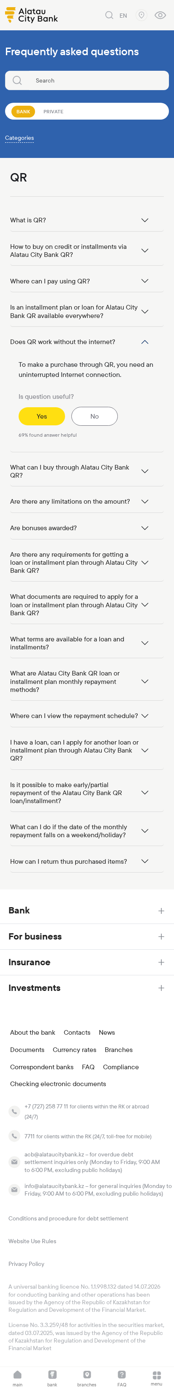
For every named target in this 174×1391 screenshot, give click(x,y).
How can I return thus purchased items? (68, 861)
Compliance (121, 1067)
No (94, 416)
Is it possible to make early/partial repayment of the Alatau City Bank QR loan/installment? (66, 792)
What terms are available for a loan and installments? (67, 643)
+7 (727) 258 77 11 (46, 1106)
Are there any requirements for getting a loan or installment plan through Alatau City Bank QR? (74, 562)
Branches (119, 1050)
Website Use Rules (32, 1241)
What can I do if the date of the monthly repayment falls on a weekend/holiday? (68, 830)
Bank (19, 910)
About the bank (32, 1032)
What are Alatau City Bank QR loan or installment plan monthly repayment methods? (65, 681)
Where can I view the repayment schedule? (74, 715)
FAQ (88, 1067)
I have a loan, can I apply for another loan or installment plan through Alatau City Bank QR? (74, 750)
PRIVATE (53, 111)
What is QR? (28, 220)
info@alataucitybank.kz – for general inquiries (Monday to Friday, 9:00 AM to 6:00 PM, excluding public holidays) (98, 1189)
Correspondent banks (41, 1067)
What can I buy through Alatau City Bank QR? (69, 471)
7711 (29, 1136)
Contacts (77, 1032)
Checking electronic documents (58, 1084)
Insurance (29, 962)
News (107, 1032)
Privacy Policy (26, 1264)
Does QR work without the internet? (62, 341)
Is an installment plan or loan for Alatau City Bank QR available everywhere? (74, 311)
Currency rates (74, 1050)
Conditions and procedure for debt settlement (68, 1218)
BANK (23, 111)
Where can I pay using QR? (50, 281)
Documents (27, 1050)
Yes (42, 416)
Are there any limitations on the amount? (70, 501)
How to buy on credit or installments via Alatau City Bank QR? (68, 250)
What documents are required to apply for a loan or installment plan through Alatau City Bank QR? (74, 604)
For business (35, 936)
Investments (34, 987)
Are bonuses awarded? (43, 527)
